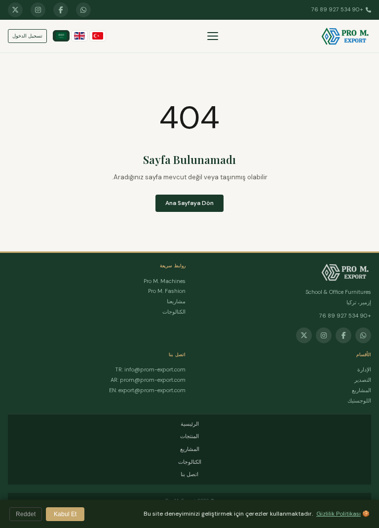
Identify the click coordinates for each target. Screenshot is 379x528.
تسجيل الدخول (27, 36)
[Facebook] (60, 9)
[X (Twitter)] (15, 9)
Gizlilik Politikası (338, 514)
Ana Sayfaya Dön (189, 203)
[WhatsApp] (83, 9)
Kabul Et (65, 514)
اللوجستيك (359, 400)
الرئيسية (190, 423)
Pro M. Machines (165, 281)
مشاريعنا (176, 301)
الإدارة (364, 369)
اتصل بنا (189, 474)
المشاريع (361, 390)
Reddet (26, 514)
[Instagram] (38, 9)
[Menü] (213, 36)
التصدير (362, 379)
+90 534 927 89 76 (337, 9)
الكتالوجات (174, 311)
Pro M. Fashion (167, 290)
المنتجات (189, 436)
